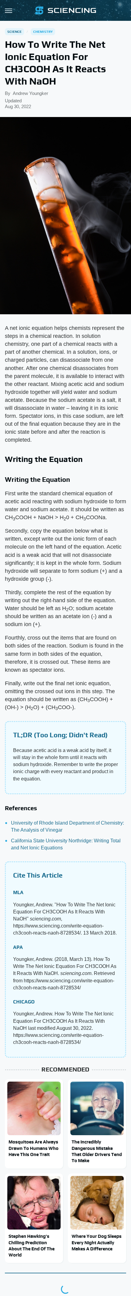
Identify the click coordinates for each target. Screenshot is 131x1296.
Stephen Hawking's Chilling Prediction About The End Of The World (32, 1245)
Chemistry (43, 31)
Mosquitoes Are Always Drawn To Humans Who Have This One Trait (33, 1148)
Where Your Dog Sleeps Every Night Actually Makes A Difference (97, 1242)
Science (14, 31)
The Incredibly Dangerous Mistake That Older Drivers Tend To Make (97, 1151)
